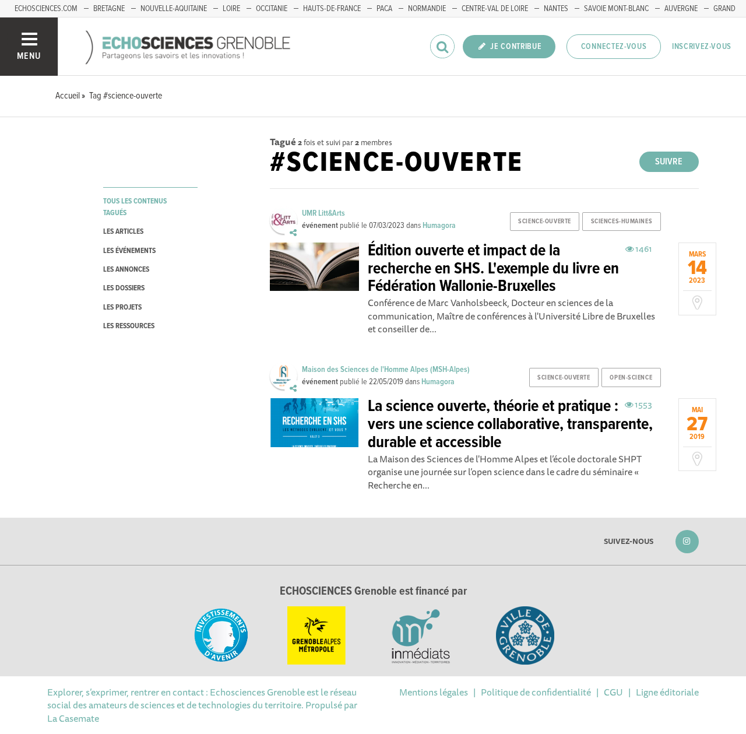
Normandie (427, 8)
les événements (129, 251)
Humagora (439, 225)
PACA (384, 8)
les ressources (128, 326)
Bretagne (109, 8)
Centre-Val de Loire (495, 8)
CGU (613, 692)
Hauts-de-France (332, 8)
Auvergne (681, 8)
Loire (231, 8)
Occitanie (271, 8)
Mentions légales (433, 692)
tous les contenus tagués (135, 206)
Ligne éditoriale (667, 692)
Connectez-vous (614, 46)
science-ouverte (544, 221)
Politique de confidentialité (536, 692)
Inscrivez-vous (701, 46)
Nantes (556, 8)
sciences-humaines (622, 221)
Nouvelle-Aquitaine (173, 8)
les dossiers (124, 288)
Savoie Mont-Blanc (616, 8)
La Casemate (73, 718)
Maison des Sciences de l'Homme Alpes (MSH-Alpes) (386, 369)
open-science (631, 378)
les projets (122, 307)
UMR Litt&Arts (323, 213)
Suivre (668, 162)
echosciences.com (46, 8)
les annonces (126, 270)
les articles (123, 232)
